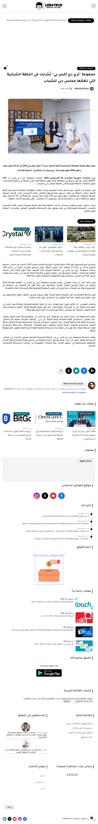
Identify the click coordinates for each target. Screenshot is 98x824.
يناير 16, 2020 (68, 641)
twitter (73, 393)
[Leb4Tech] (49, 6)
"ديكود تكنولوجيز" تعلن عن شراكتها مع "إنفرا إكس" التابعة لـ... (51, 251)
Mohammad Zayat (82, 89)
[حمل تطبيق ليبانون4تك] (49, 678)
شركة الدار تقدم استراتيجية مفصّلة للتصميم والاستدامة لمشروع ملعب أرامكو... (55, 524)
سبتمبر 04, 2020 (67, 599)
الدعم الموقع (86, 737)
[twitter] (45, 496)
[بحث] (4, 6)
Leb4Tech (66, 819)
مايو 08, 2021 (68, 627)
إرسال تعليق (85, 461)
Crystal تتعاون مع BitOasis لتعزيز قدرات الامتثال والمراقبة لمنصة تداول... (18, 251)
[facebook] (61, 496)
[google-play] (4, 819)
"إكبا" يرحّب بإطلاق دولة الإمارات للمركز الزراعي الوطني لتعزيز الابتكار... (81, 251)
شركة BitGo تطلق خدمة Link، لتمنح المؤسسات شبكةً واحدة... (17, 435)
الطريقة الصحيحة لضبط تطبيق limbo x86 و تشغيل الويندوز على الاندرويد (42, 630)
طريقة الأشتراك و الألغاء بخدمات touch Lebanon (52, 602)
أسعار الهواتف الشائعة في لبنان (78, 724)
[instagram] (36, 496)
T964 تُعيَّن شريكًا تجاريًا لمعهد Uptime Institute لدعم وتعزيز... (83, 435)
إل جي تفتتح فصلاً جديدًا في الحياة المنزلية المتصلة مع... (65, 516)
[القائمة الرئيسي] (93, 6)
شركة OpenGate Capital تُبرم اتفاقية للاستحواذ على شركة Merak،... (49, 435)
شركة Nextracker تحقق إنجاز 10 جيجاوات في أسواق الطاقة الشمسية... (35, 20)
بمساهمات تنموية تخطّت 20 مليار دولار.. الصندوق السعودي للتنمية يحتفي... (56, 531)
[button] (84, 370)
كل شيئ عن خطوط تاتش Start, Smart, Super (54, 644)
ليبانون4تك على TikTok (82, 728)
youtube (66, 393)
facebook (8, 389)
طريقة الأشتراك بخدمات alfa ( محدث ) (57, 616)
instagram (81, 393)
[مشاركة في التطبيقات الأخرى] (61, 370)
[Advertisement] (49, 47)
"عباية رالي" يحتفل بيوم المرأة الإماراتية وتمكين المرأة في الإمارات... (60, 539)
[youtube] (53, 496)
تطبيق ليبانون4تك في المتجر (80, 733)
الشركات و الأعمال (86, 68)
